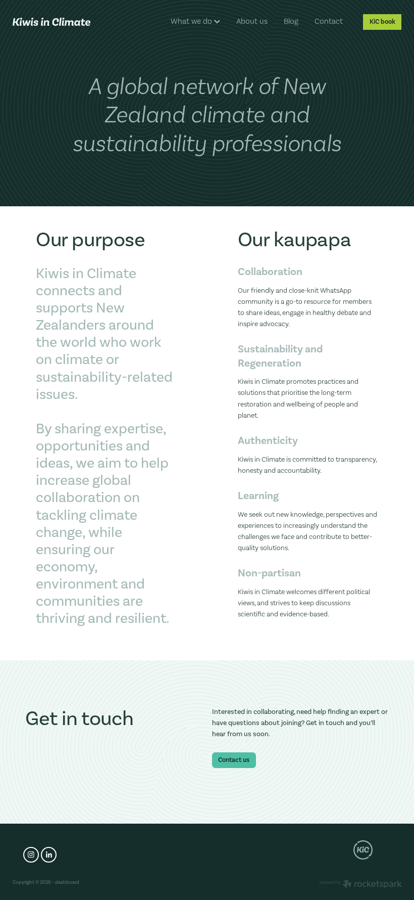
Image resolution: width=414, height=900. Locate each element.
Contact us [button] (233, 760)
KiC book (382, 22)
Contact (329, 21)
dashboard (67, 882)
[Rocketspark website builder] (361, 884)
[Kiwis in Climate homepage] (51, 21)
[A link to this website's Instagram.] (31, 855)
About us (252, 21)
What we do (192, 21)
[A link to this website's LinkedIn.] (49, 855)
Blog (291, 21)
